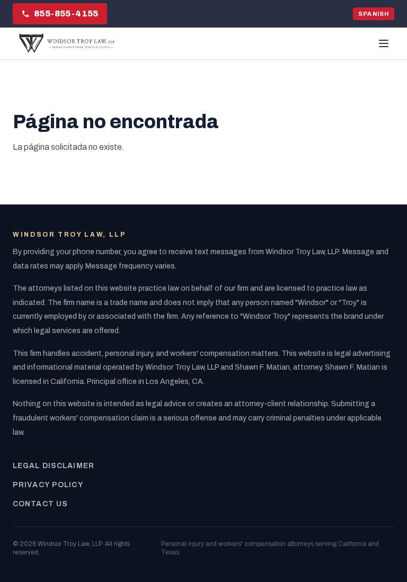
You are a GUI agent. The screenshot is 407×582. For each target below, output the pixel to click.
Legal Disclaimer (53, 466)
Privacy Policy (48, 485)
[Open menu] (383, 43)
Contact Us (40, 504)
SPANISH (373, 14)
